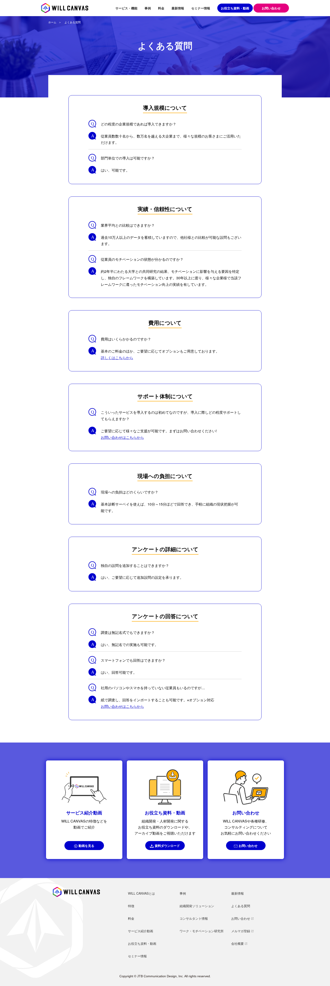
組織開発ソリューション (197, 906)
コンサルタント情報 (194, 918)
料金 (161, 8)
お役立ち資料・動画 (235, 8)
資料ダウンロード (167, 845)
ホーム (52, 22)
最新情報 (178, 8)
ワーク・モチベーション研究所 (202, 931)
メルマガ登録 (240, 931)
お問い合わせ (248, 845)
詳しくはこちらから (117, 357)
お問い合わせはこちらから (122, 437)
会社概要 (237, 943)
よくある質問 (240, 906)
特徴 (131, 906)
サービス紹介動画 (140, 931)
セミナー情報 (200, 8)
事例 (148, 8)
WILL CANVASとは (141, 893)
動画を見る (86, 845)
